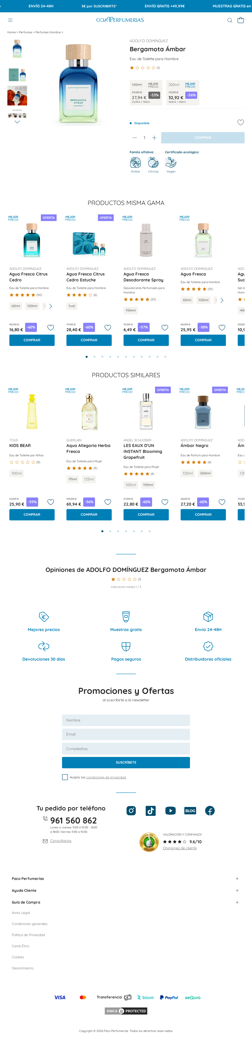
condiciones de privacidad (106, 777)
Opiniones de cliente (180, 848)
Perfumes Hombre (48, 32)
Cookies (18, 957)
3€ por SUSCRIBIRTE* (89, 6)
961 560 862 (73, 820)
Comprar (32, 340)
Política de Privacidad (28, 935)
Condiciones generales (29, 924)
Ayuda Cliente (24, 890)
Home (11, 32)
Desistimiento (22, 968)
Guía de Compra (26, 902)
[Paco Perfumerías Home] (120, 20)
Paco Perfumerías (28, 878)
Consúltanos (60, 840)
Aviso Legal (21, 912)
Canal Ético (20, 946)
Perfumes (26, 32)
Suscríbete (126, 762)
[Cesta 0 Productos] (241, 20)
